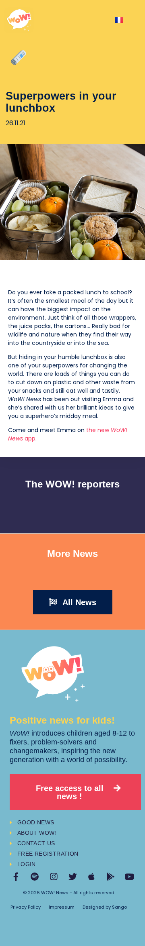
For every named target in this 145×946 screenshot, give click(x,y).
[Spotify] (35, 877)
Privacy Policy (25, 907)
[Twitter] (72, 877)
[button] (72, 602)
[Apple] (91, 877)
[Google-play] (110, 877)
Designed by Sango (105, 907)
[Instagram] (54, 877)
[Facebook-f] (16, 877)
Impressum (62, 907)
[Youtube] (129, 877)
